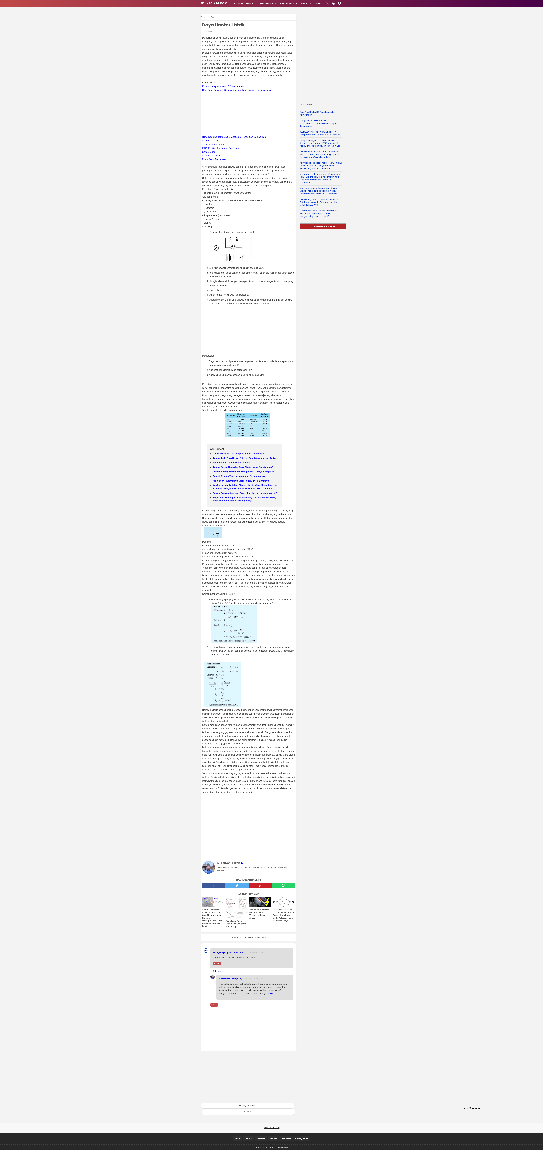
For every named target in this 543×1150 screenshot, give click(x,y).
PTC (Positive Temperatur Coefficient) (221, 148)
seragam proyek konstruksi (228, 952)
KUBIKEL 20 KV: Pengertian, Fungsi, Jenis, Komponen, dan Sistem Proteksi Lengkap (320, 133)
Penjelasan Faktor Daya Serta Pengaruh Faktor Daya (240, 481)
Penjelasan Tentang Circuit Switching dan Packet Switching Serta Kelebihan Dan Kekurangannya (244, 499)
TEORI (318, 3)
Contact (270, 993)
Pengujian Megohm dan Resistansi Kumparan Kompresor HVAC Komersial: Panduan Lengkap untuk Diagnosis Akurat (320, 143)
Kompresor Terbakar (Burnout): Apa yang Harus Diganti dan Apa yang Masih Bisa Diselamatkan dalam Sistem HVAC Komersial (320, 178)
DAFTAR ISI (238, 3)
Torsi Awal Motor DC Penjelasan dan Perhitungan (238, 453)
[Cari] (327, 4)
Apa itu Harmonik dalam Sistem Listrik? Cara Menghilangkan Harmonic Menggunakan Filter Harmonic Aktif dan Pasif (244, 487)
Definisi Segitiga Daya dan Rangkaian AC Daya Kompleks (243, 472)
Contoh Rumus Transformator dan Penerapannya (239, 476)
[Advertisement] (250, 113)
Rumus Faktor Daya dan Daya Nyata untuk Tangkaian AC (243, 467)
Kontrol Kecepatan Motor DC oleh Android (223, 86)
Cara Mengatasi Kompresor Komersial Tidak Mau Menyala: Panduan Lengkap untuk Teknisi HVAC (319, 202)
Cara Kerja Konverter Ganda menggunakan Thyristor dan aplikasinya (237, 90)
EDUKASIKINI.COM (214, 3)
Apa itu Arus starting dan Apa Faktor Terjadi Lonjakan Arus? (244, 493)
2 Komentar (207, 32)
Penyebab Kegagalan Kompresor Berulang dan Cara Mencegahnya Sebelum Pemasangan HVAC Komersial (321, 166)
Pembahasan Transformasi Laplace (231, 462)
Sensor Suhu (208, 152)
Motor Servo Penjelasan (214, 159)
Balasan (217, 971)
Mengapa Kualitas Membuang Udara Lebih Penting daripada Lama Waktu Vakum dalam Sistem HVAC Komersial (319, 191)
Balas (216, 963)
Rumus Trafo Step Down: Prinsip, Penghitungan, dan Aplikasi (245, 458)
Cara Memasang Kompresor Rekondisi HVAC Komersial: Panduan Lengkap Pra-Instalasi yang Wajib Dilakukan (319, 154)
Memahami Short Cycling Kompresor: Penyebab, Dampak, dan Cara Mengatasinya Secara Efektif (318, 213)
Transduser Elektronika (213, 144)
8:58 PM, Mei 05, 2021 (254, 952)
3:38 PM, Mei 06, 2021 (253, 978)
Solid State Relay (211, 155)
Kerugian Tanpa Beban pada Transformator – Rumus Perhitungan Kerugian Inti (318, 123)
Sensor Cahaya (210, 140)
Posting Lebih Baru (247, 1105)
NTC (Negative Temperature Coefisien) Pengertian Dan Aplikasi (234, 137)
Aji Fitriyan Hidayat (229, 978)
